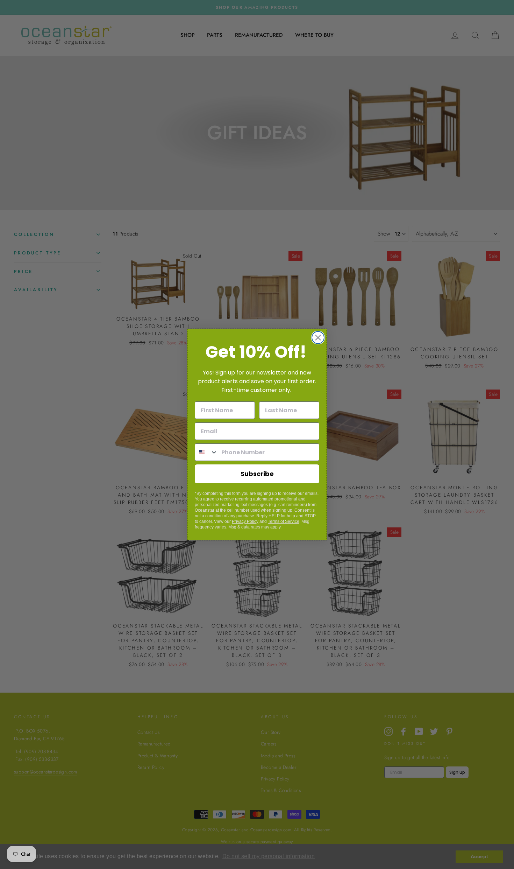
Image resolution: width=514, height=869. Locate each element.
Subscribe (257, 473)
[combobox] (206, 452)
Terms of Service (283, 521)
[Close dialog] (318, 337)
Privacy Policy (245, 521)
